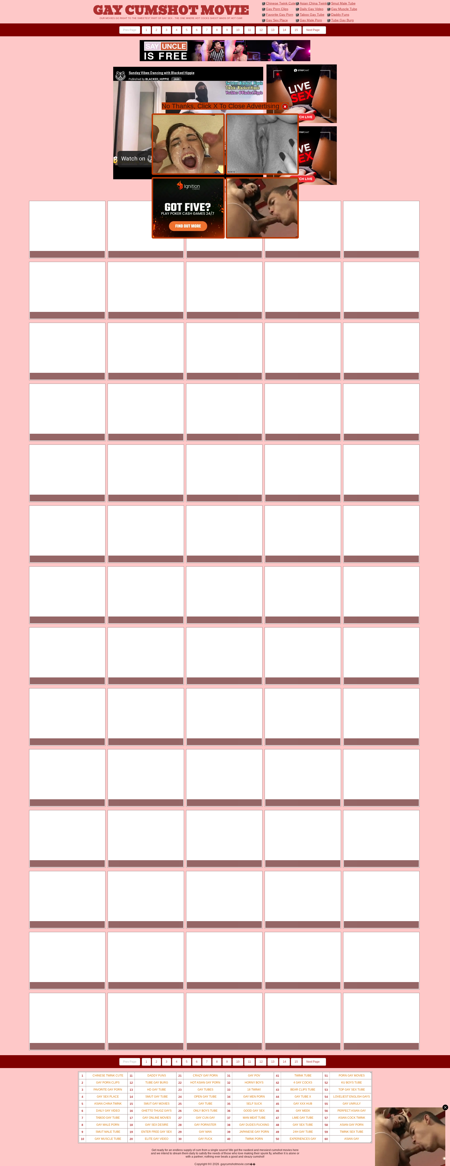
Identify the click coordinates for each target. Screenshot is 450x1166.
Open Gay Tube (197, 1097)
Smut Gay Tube (149, 1097)
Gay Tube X (293, 1097)
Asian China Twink (313, 3)
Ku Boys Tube (343, 1082)
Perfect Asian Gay (345, 1111)
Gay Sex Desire (149, 1125)
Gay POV (243, 1075)
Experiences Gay (296, 1139)
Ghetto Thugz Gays (151, 1111)
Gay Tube (195, 1104)
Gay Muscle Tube (344, 9)
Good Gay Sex (246, 1111)
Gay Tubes (195, 1089)
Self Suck (244, 1104)
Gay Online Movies (150, 1118)
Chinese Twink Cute (281, 3)
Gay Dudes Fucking (248, 1125)
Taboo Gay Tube (312, 14)
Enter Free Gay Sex (151, 1132)
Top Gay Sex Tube (345, 1089)
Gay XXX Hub (294, 1104)
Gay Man (195, 1132)
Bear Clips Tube (295, 1089)
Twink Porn (245, 1139)
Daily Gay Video (311, 9)
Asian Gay (342, 1139)
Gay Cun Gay (196, 1118)
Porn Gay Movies (345, 1075)
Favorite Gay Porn (279, 14)
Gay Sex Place (277, 20)
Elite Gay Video (149, 1139)
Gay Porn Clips (277, 9)
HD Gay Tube (148, 1089)
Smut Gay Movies (150, 1104)
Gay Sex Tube (294, 1125)
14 (284, 30)
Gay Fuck (195, 1139)
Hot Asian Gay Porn (199, 1082)
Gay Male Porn (311, 20)
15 (296, 30)
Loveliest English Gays (347, 1097)
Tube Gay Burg (342, 20)
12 (261, 30)
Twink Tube (293, 1075)
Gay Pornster (197, 1125)
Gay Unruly (343, 1104)
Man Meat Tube (246, 1118)
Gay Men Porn (246, 1097)
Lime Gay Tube (295, 1118)
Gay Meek (293, 1111)
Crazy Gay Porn (198, 1075)
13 (272, 30)
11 (249, 30)
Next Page (313, 30)
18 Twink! (244, 1089)
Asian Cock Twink (345, 1118)
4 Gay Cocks (294, 1082)
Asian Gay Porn (344, 1125)
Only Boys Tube (198, 1111)
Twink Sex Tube (344, 1132)
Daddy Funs (340, 14)
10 (238, 30)
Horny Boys (245, 1082)
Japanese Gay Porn (248, 1132)
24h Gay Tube (294, 1132)
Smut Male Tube (343, 3)
